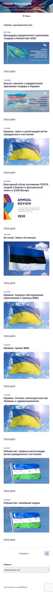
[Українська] (7, 3)
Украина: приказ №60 (16, 348)
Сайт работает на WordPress (15, 587)
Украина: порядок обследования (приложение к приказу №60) (23, 296)
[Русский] (5, 3)
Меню (27, 16)
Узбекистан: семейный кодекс (21, 503)
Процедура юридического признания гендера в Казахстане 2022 (26, 36)
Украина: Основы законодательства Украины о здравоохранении (25, 399)
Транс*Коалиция (17, 4)
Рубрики (7, 564)
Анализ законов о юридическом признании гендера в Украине (23, 84)
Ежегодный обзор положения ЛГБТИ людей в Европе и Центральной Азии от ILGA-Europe (25, 187)
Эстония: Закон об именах (19, 237)
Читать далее (9, 71)
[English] (3, 3)
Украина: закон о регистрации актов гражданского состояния (25, 132)
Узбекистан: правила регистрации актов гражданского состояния (24, 452)
